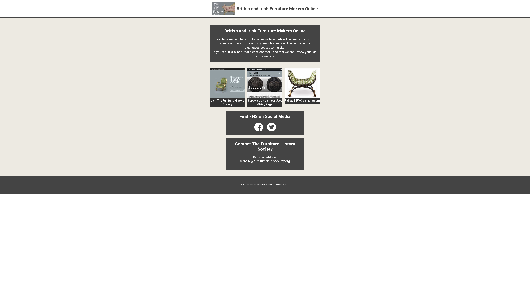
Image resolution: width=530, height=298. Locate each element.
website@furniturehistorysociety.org (265, 161)
